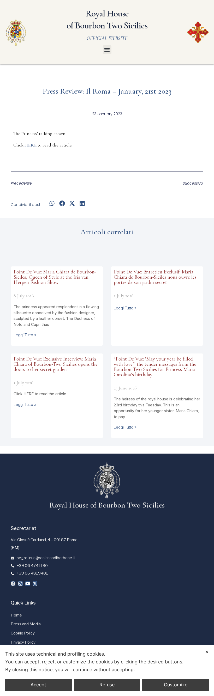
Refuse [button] (107, 684)
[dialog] (107, 670)
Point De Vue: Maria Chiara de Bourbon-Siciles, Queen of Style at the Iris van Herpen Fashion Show (55, 277)
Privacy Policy (23, 642)
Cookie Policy (23, 633)
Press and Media (26, 624)
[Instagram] (20, 583)
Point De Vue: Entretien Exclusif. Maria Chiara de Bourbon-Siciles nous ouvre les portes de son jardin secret (155, 277)
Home (16, 615)
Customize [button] (175, 684)
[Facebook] (13, 583)
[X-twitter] (35, 583)
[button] (107, 49)
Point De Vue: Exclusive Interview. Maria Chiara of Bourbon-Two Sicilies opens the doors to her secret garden (56, 364)
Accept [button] (38, 684)
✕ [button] (207, 652)
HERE (31, 145)
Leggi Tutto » (25, 334)
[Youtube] (27, 583)
